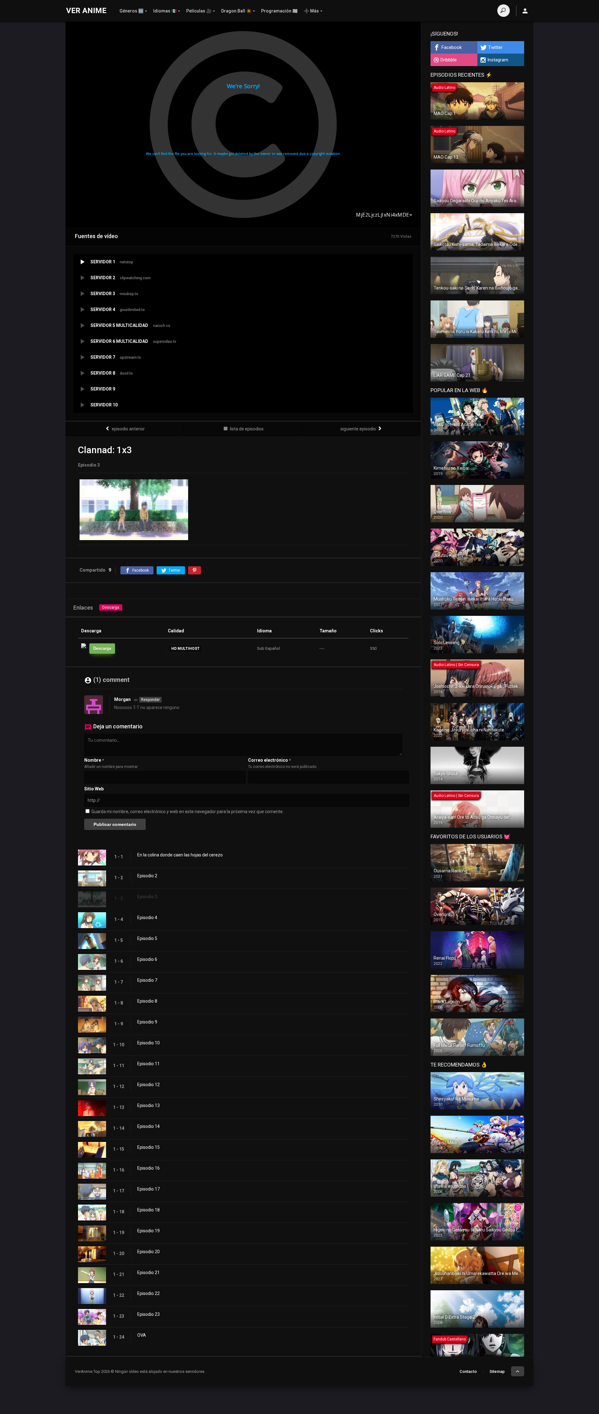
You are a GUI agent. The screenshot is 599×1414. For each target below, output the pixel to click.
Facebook (451, 47)
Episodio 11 (148, 1063)
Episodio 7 (147, 980)
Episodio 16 (148, 1168)
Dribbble (449, 60)
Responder (150, 699)
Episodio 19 (148, 1230)
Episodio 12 (148, 1084)
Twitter (495, 47)
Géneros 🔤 (131, 10)
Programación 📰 (279, 10)
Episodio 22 (148, 1293)
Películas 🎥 (199, 10)
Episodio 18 (148, 1209)
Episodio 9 (147, 1021)
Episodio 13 (148, 1105)
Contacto (468, 1371)
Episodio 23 (148, 1314)
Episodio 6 (147, 959)
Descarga (110, 607)
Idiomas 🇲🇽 (165, 10)
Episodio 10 (148, 1042)
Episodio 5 (147, 938)
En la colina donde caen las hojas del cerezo (180, 854)
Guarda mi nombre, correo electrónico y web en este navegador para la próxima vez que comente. (187, 811)
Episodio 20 (148, 1251)
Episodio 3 (147, 896)
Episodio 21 (148, 1272)
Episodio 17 (148, 1188)
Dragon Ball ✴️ (236, 10)
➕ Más (311, 10)
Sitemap (497, 1371)
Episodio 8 (147, 1001)
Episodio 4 (147, 917)
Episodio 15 (148, 1147)
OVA (141, 1335)
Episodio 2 (147, 875)
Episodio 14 (148, 1126)
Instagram (497, 60)
